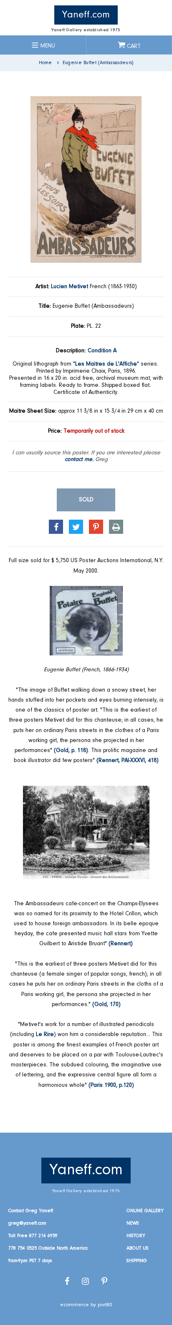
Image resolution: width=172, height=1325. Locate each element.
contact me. (79, 460)
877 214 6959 (43, 1235)
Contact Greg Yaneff (30, 1210)
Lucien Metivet (69, 287)
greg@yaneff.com (27, 1223)
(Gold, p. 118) (71, 751)
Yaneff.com (86, 15)
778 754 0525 (22, 1248)
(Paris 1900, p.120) (111, 1085)
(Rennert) (121, 944)
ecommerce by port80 (86, 1305)
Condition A (102, 351)
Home (45, 62)
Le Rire (45, 1035)
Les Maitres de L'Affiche (106, 364)
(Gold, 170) (106, 1005)
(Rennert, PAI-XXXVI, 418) (127, 761)
